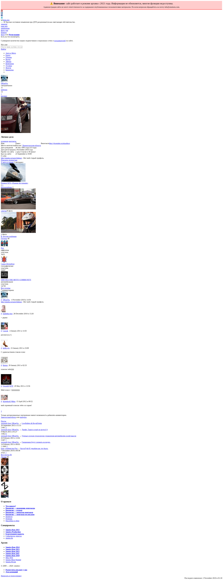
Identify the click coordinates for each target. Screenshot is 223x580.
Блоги (8, 55)
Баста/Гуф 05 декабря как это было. (34, 448)
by (9, 348)
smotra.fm (9, 538)
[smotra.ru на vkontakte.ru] (2, 13)
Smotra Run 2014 (13, 547)
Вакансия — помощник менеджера (20, 508)
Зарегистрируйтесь (8, 417)
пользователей (60, 41)
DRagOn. (4, 83)
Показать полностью (9, 160)
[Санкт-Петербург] (4, 262)
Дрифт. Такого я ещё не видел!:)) (35, 430)
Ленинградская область (31, 145)
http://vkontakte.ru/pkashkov (59, 143)
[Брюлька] (4, 473)
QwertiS (6, 386)
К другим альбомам (8, 236)
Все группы (5, 288)
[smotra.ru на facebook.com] (2, 16)
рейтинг (4, 90)
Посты (3, 421)
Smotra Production (13, 532)
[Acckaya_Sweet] (4, 481)
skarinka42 (7, 401)
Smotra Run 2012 (13, 551)
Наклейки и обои (12, 521)
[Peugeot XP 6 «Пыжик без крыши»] (13, 181)
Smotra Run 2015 (13, 530)
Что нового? (11, 506)
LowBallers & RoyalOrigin (32, 423)
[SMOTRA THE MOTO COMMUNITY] (4, 278)
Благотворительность (15, 534)
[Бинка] (4, 363)
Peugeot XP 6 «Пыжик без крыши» (14, 183)
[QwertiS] (6, 384)
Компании (10, 64)
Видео (8, 59)
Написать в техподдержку (11, 576)
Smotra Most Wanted (13, 560)
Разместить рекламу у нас (16, 570)
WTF (11, 386)
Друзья (3, 457)
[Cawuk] (4, 329)
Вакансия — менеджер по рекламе (20, 514)
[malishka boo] (3, 312)
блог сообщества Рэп (9, 448)
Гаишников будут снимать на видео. (36, 442)
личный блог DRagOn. (10, 423)
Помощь (9, 519)
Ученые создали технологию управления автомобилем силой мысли (49, 436)
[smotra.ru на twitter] (2, 18)
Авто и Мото (11, 53)
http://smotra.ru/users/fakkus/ (11, 158)
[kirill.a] (4, 346)
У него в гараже (7, 162)
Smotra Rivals (11, 562)
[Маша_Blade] (4, 465)
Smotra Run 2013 (13, 549)
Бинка (5, 365)
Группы (4, 239)
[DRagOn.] (4, 81)
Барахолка (10, 70)
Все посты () (6, 455)
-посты (3, 211)
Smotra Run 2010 (13, 556)
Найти (3, 49)
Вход (3, 35)
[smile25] (4, 497)
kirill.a (5, 348)
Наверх (4, 33)
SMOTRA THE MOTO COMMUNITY (16, 280)
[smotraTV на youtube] (2, 11)
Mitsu (13, 401)
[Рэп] (4, 246)
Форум (8, 68)
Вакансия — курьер (14, 510)
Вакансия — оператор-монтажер (19, 512)
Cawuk (5, 331)
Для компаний (12, 572)
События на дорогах (14, 536)
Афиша (8, 62)
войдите (23, 417)
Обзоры (9, 57)
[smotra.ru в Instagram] (5, 20)
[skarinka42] (4, 399)
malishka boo (8, 314)
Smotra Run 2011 (12, 553)
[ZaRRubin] (4, 489)
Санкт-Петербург (8, 264)
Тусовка (9, 66)
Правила (9, 517)
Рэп (2, 248)
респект (4, 96)
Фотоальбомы (6, 187)
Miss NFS (9, 558)
